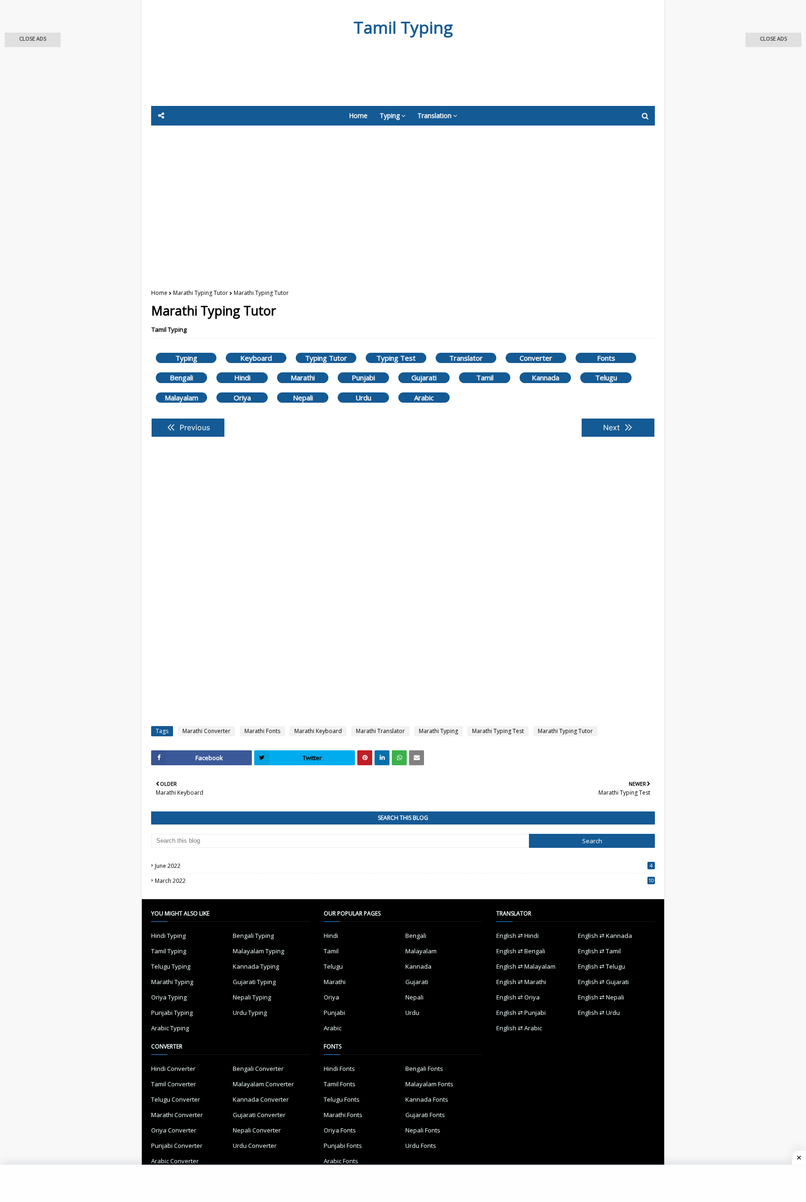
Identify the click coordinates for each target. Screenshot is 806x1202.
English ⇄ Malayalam (526, 966)
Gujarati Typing (254, 982)
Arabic (424, 397)
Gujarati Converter (259, 1115)
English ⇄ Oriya (518, 997)
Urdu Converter (255, 1145)
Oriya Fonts (340, 1130)
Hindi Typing (168, 935)
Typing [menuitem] (390, 115)
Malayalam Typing (258, 951)
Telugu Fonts (342, 1099)
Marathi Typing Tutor (200, 293)
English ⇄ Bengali (520, 951)
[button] (33, 40)
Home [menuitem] (358, 115)
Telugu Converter (175, 1099)
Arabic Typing (170, 1028)
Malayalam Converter (263, 1084)
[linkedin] (382, 757)
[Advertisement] (379, 80)
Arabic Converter (175, 1161)
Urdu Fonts (420, 1145)
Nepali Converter (257, 1130)
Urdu (363, 397)
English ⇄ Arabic (519, 1028)
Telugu (606, 377)
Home (159, 293)
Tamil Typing (403, 27)
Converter (536, 358)
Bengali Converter (258, 1068)
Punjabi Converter (176, 1145)
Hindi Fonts (339, 1068)
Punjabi (363, 377)
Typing (186, 358)
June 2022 (404, 866)
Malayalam (181, 397)
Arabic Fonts (341, 1161)
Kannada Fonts (426, 1099)
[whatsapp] (399, 757)
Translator (466, 358)
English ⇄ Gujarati (603, 982)
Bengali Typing (253, 935)
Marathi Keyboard (318, 731)
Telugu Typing (170, 966)
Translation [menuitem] (434, 115)
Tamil (484, 377)
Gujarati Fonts (425, 1115)
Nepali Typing (252, 997)
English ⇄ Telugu (601, 966)
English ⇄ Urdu (599, 1012)
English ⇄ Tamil (599, 951)
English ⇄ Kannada (605, 935)
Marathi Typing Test (498, 731)
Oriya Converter (173, 1130)
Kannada (545, 377)
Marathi (303, 377)
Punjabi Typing (172, 1012)
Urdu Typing (250, 1012)
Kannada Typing (256, 966)
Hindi (242, 377)
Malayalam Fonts (429, 1084)
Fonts (606, 358)
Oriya (242, 397)
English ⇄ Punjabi (521, 1012)
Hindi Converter (173, 1068)
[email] (416, 757)
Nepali (303, 397)
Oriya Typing (169, 997)
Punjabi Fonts (343, 1145)
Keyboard (256, 358)
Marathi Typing (438, 731)
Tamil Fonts (339, 1084)
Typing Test (396, 358)
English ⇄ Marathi (521, 982)
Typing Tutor (326, 358)
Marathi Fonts (262, 731)
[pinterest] (364, 757)
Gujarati (424, 377)
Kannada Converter (261, 1099)
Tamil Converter (173, 1084)
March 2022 (404, 881)
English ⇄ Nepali (601, 997)
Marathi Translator (380, 731)
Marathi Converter (206, 731)
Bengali (181, 377)
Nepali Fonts (422, 1130)
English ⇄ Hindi (517, 935)
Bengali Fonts (424, 1068)
